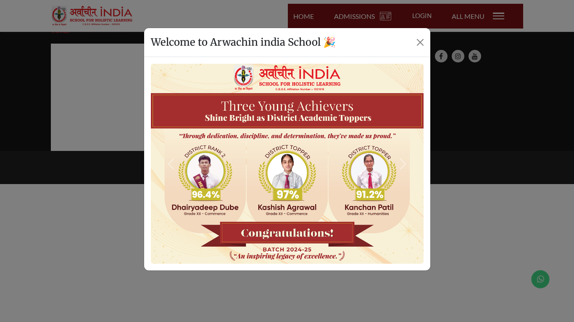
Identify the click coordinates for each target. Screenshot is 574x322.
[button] (171, 163)
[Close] (420, 42)
